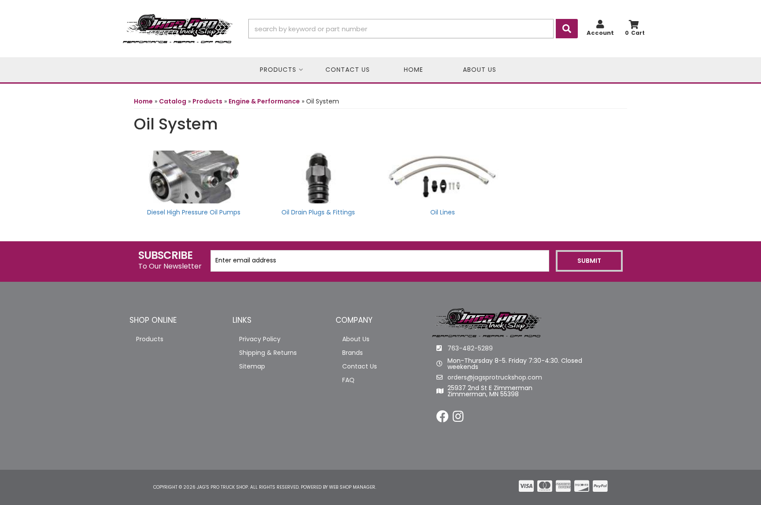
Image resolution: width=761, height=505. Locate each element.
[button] (413, 28)
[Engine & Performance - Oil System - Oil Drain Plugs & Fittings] (319, 176)
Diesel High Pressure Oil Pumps (193, 212)
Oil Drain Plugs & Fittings (318, 212)
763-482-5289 (470, 348)
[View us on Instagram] (458, 418)
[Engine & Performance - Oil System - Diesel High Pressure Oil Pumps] (194, 176)
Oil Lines (442, 212)
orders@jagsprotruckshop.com (494, 377)
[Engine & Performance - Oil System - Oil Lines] (443, 176)
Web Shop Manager (352, 487)
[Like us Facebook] (442, 418)
